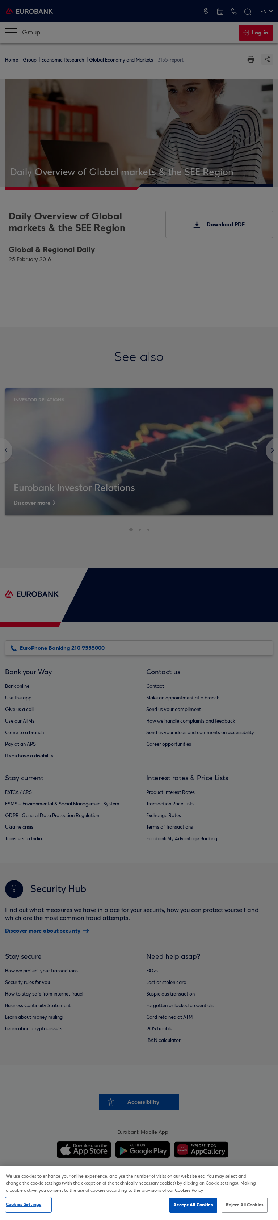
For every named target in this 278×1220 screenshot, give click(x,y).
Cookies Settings (23, 1204)
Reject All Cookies (245, 1205)
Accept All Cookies (193, 1205)
